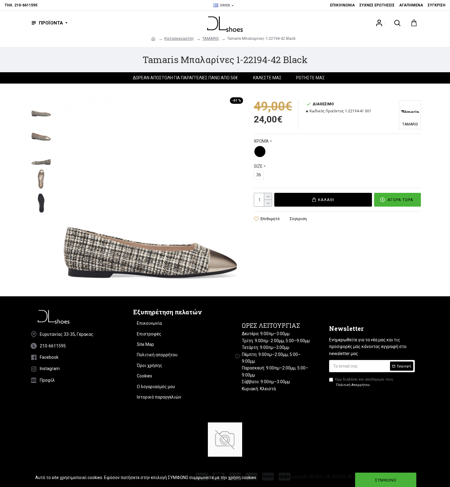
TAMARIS (210, 38)
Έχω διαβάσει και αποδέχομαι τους (364, 382)
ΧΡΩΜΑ (261, 141)
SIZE (258, 166)
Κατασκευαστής (179, 38)
